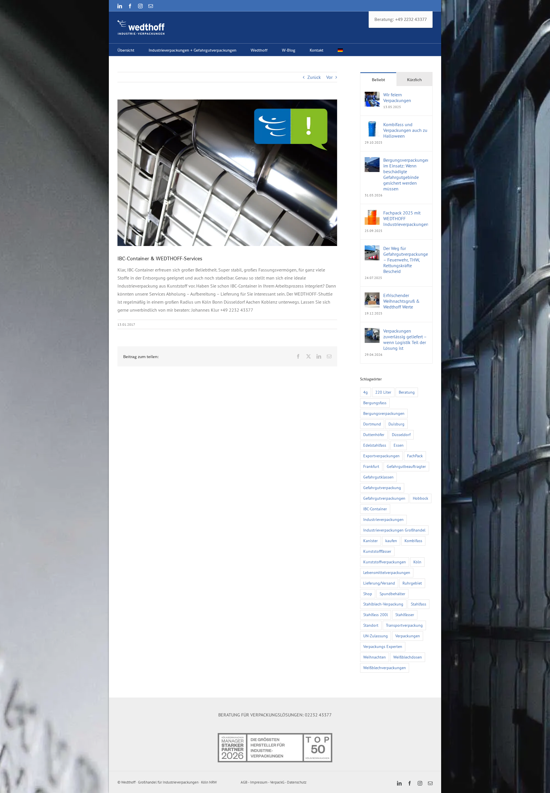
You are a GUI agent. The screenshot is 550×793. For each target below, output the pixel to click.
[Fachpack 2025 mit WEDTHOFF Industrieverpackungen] (372, 214)
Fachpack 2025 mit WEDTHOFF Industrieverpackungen (405, 218)
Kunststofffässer (377, 551)
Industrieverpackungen (383, 519)
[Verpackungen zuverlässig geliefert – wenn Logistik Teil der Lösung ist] (372, 332)
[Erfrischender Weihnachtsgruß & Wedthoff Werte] (372, 296)
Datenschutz (297, 782)
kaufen (391, 540)
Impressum (259, 782)
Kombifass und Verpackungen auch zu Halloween (405, 130)
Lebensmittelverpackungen (386, 572)
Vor (329, 77)
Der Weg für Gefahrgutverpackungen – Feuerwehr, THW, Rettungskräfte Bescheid (405, 259)
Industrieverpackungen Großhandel (394, 530)
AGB (244, 782)
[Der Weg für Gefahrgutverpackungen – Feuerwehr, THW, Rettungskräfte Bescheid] (372, 249)
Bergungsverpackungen (383, 413)
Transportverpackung (404, 625)
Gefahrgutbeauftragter (406, 466)
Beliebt (378, 79)
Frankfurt (371, 466)
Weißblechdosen (407, 657)
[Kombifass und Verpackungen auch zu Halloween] (372, 125)
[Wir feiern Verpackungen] (372, 96)
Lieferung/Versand (379, 583)
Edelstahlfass (374, 445)
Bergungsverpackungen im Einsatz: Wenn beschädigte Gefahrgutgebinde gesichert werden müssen (405, 174)
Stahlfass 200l (375, 614)
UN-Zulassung (375, 635)
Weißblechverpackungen (384, 667)
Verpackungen (407, 635)
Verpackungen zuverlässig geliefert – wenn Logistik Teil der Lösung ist (405, 339)
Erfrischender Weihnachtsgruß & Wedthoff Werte (401, 301)
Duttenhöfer (373, 434)
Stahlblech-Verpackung (383, 604)
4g (365, 392)
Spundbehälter (392, 593)
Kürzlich (414, 79)
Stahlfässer (404, 614)
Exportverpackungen (381, 455)
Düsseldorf (401, 434)
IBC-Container (375, 508)
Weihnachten (374, 657)
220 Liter (383, 392)
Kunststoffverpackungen (384, 562)
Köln (417, 562)
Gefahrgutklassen (378, 477)
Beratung (407, 392)
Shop (367, 593)
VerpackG (277, 782)
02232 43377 (318, 715)
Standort (370, 625)
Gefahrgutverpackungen (384, 498)
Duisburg (396, 424)
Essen (399, 445)
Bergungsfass (374, 402)
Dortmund (372, 424)
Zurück (314, 77)
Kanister (370, 540)
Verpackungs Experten (382, 646)
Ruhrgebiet (412, 583)
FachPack (415, 455)
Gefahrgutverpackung (382, 487)
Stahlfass (418, 604)
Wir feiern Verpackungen (397, 97)
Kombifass (413, 540)
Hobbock (420, 498)
